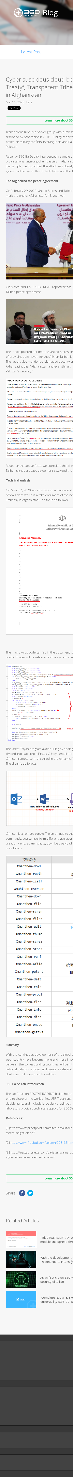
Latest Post (31, 52)
